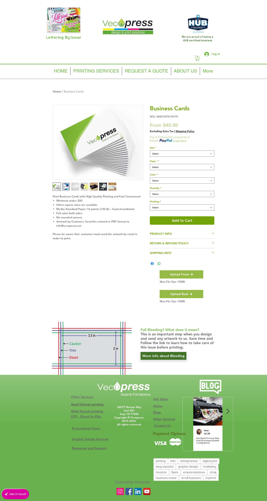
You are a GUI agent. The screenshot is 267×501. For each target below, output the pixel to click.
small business (191, 478)
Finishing (155, 201)
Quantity (155, 188)
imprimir (211, 478)
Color (154, 174)
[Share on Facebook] (152, 263)
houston (161, 472)
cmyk (213, 472)
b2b (172, 461)
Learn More (180, 140)
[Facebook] (129, 491)
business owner (166, 478)
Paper (154, 161)
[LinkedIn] (137, 491)
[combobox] (182, 154)
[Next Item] (227, 411)
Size (153, 147)
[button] (197, 58)
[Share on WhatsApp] (159, 263)
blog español (164, 466)
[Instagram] (120, 491)
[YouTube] (146, 491)
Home (57, 91)
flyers (174, 472)
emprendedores (194, 472)
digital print (210, 461)
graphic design (188, 466)
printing (161, 461)
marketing (209, 466)
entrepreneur (189, 461)
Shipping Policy (185, 131)
